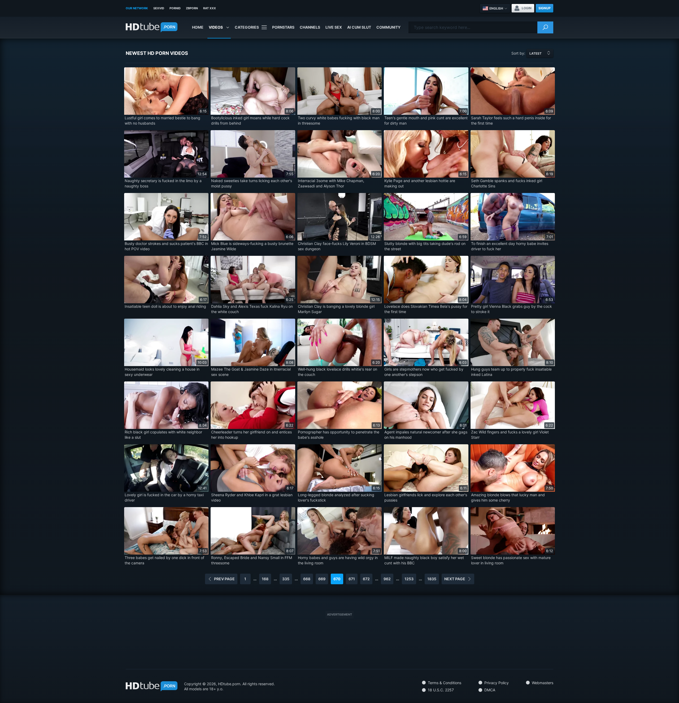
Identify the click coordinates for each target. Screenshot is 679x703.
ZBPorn (192, 8)
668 (306, 579)
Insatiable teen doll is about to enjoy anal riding (165, 306)
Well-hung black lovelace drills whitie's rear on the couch (337, 372)
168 (265, 579)
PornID (175, 8)
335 (285, 579)
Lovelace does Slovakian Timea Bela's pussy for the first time (425, 309)
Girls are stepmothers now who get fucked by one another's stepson (423, 372)
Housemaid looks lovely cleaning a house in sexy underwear (162, 372)
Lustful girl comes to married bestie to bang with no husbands (162, 120)
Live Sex (333, 27)
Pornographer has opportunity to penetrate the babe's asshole (338, 435)
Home (197, 27)
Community (388, 27)
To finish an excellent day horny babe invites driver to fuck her (509, 246)
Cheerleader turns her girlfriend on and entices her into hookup (251, 435)
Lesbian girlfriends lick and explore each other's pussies (425, 497)
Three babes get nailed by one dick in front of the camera (164, 560)
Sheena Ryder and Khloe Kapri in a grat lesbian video (252, 497)
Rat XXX (209, 8)
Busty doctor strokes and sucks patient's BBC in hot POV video (166, 246)
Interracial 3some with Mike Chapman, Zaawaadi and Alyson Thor (331, 183)
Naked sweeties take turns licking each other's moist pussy (251, 183)
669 (321, 579)
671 (352, 579)
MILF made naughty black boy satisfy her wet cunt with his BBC (424, 560)
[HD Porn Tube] (151, 27)
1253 (409, 579)
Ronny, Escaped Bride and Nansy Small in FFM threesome (251, 560)
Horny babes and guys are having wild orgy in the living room (338, 560)
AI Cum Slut (359, 27)
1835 (431, 579)
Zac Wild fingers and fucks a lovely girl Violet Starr (510, 435)
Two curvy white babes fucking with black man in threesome (339, 120)
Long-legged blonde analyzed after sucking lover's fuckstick (336, 497)
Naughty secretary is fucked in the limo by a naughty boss (163, 183)
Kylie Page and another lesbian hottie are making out (419, 183)
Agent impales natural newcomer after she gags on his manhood (425, 435)
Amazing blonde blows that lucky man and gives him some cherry (508, 497)
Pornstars (283, 27)
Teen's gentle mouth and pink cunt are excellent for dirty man (426, 120)
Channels (310, 27)
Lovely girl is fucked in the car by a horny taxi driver (164, 497)
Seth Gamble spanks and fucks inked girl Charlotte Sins (506, 183)
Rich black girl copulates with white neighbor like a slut (163, 435)
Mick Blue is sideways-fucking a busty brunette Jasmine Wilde (252, 246)
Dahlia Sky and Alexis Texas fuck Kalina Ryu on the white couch (252, 309)
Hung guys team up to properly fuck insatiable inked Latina (511, 372)
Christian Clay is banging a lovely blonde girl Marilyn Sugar (336, 309)
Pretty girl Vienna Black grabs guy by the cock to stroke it (511, 309)
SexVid (158, 8)
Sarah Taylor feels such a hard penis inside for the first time (511, 120)
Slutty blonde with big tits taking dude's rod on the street (424, 246)
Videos (216, 27)
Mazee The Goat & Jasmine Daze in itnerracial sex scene (251, 372)
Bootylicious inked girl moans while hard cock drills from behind (250, 120)
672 (366, 579)
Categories (247, 27)
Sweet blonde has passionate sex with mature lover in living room (511, 560)
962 (387, 579)
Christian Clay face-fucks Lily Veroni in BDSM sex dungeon (337, 246)
